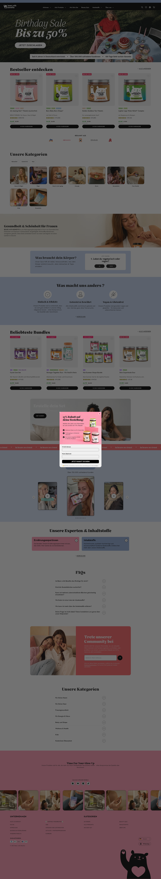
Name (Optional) (66, 453)
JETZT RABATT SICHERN (80, 461)
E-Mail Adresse (66, 447)
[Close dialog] (100, 414)
